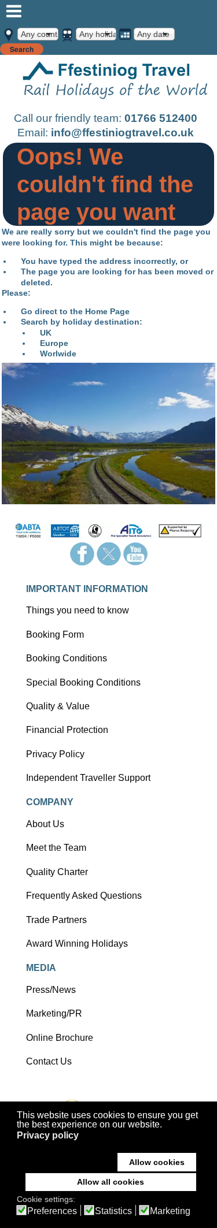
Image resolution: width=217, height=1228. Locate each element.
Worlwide (58, 353)
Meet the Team (56, 848)
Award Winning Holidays (77, 943)
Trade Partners (56, 920)
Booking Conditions (66, 658)
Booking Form (55, 634)
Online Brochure (59, 1038)
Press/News (51, 990)
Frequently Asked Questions (84, 895)
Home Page (107, 311)
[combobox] (37, 34)
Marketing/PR (54, 1013)
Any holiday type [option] (97, 34)
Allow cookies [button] (157, 1162)
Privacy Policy (55, 754)
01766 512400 (160, 118)
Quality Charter (57, 872)
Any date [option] (153, 34)
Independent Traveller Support (88, 778)
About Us (45, 824)
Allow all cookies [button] (110, 1181)
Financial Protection (67, 730)
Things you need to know (77, 610)
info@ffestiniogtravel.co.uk (122, 132)
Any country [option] (39, 34)
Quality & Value (58, 706)
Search (22, 49)
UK (46, 332)
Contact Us (49, 1061)
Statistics (113, 1211)
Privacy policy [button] (48, 1135)
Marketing (170, 1211)
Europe (54, 343)
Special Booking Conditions (83, 682)
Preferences (52, 1211)
